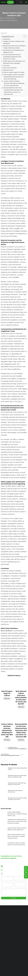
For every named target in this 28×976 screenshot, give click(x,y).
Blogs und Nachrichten (10, 18)
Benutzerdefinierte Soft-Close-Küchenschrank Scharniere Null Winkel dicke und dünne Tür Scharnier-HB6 (13, 91)
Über (2, 934)
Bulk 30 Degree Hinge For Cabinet (14, 72)
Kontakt (3, 938)
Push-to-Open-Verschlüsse (6, 950)
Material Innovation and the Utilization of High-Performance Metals (14, 47)
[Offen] (26, 2)
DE (20, 2)
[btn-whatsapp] (26, 868)
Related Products (8, 70)
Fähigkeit (3, 931)
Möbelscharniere (5, 947)
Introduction (6, 39)
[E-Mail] (26, 872)
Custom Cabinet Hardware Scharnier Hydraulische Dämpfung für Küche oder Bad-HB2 (14, 83)
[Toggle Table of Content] (24, 36)
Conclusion (6, 65)
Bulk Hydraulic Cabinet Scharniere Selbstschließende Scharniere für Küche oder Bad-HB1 (14, 77)
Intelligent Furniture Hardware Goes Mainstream (13, 42)
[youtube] (2, 967)
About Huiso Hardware (10, 68)
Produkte (3, 927)
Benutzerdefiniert (5, 929)
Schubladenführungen (6, 943)
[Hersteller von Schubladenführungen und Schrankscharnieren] (14, 908)
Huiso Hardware (6, 630)
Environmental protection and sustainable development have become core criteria (12, 57)
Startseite (2, 18)
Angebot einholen (10, 2)
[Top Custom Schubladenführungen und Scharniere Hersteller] (3, 2)
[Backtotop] (26, 876)
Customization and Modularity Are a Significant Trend (13, 51)
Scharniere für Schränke (6, 945)
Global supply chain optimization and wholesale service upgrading (14, 62)
